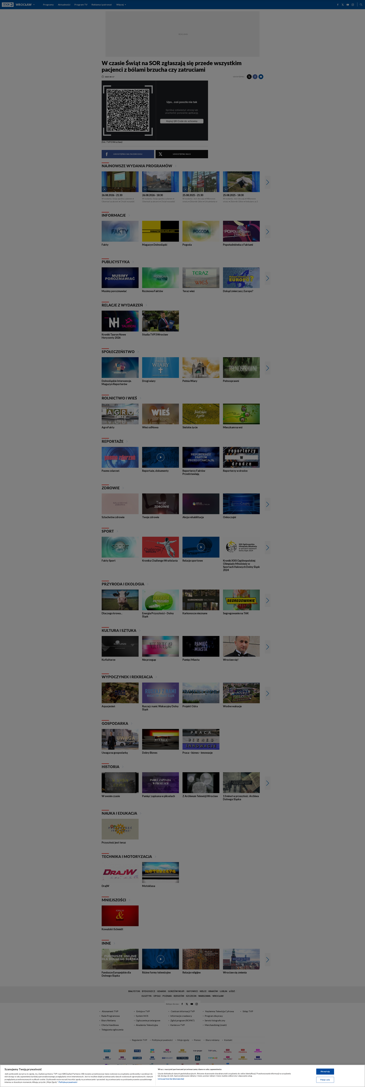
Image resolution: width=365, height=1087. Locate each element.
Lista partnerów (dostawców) (171, 1079)
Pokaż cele (325, 1079)
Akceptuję (325, 1071)
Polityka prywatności (68, 1082)
